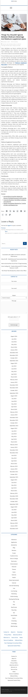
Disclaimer (20, 632)
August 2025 (14, 363)
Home (21, 637)
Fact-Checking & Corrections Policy (13, 643)
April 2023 (14, 439)
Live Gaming (14, 591)
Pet (14, 602)
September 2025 (14, 360)
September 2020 (14, 504)
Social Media (14, 615)
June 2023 (14, 433)
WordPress (23, 689)
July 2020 (13, 509)
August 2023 (14, 428)
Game (14, 572)
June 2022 (14, 455)
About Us (13, 632)
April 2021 (14, 488)
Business (4, 44)
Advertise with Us (17, 634)
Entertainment (14, 564)
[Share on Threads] (6, 214)
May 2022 (14, 458)
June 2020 (14, 512)
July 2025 (13, 366)
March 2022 (14, 463)
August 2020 (14, 507)
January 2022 (14, 469)
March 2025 (14, 377)
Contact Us (6, 632)
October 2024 (13, 390)
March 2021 (14, 490)
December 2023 (14, 417)
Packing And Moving (14, 599)
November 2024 (14, 387)
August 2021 (14, 479)
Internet (14, 583)
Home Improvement (14, 580)
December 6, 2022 (6, 41)
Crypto (14, 553)
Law (14, 588)
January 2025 (14, 382)
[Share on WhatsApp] (17, 211)
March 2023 (14, 442)
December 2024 (14, 385)
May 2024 (14, 404)
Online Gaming (14, 596)
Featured (14, 566)
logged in (9, 225)
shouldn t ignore (9, 45)
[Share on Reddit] (24, 211)
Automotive (14, 545)
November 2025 (14, 355)
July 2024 (13, 398)
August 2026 (14, 336)
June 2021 (14, 482)
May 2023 (14, 436)
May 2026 (14, 344)
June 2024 (14, 401)
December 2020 (14, 496)
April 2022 (14, 461)
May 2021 (14, 485)
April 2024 (14, 406)
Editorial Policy (18, 640)
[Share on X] (10, 211)
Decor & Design (14, 558)
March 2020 (14, 520)
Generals (14, 574)
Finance (14, 569)
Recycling (14, 610)
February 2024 (14, 412)
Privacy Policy (7, 634)
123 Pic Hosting (5, 689)
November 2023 (14, 420)
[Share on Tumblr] (2, 214)
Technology (14, 623)
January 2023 (14, 447)
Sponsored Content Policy (14, 645)
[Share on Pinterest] (21, 211)
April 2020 (14, 517)
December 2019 (14, 528)
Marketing (14, 593)
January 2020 (14, 526)
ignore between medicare (12, 44)
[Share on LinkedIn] (13, 211)
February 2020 (14, 523)
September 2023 (14, 425)
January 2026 (14, 350)
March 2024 (14, 409)
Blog (14, 547)
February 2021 (14, 493)
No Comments (15, 41)
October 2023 (13, 423)
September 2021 (14, 477)
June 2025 (14, 368)
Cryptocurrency (14, 555)
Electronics (14, 561)
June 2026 (14, 341)
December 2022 (14, 450)
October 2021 (13, 474)
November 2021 (14, 471)
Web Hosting (14, 626)
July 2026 (13, 339)
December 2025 (14, 352)
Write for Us (7, 637)
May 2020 (14, 515)
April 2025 (14, 374)
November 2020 (14, 498)
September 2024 (14, 393)
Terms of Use (14, 637)
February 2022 (14, 466)
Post (14, 604)
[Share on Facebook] (6, 211)
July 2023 (13, 431)
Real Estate (14, 607)
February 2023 (14, 444)
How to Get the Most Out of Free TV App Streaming (14, 263)
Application (14, 542)
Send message (14, 325)
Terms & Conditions (8, 640)
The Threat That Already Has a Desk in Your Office (14, 270)
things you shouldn (16, 45)
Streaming (14, 620)
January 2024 (14, 414)
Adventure (14, 539)
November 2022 (14, 452)
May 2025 (14, 371)
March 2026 (14, 347)
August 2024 (14, 396)
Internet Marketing (14, 585)
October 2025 (13, 358)
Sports (14, 618)
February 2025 (14, 379)
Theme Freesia (17, 689)
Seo (14, 612)
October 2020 (13, 501)
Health (14, 577)
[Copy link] (9, 214)
